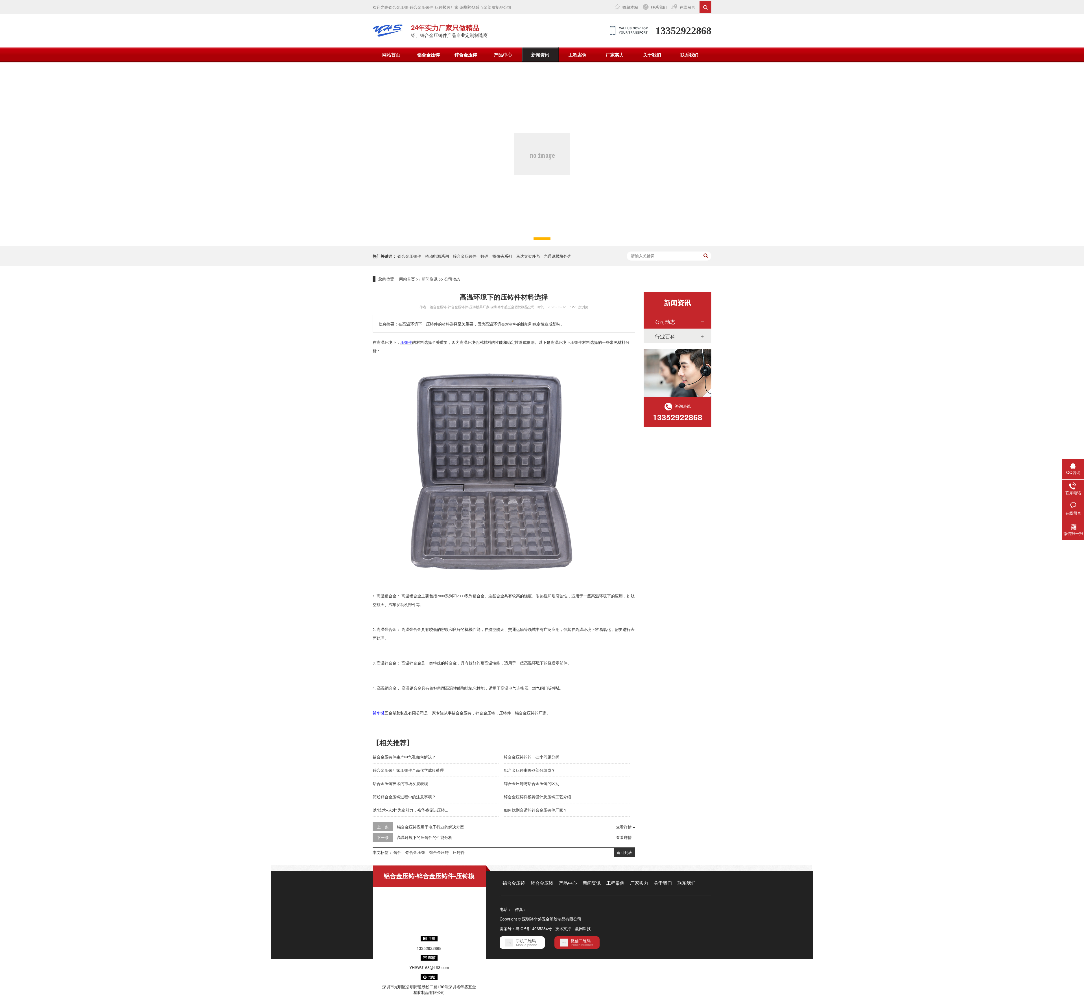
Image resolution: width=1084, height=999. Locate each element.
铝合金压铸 (428, 54)
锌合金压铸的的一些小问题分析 (531, 757)
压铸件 (459, 852)
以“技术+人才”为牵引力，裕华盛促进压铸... (410, 810)
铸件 (397, 852)
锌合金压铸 (465, 54)
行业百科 (665, 336)
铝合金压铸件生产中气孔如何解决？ (404, 757)
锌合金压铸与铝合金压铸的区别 (531, 783)
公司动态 (452, 279)
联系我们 (659, 7)
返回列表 (624, 852)
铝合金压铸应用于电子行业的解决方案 (430, 827)
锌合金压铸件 (465, 256)
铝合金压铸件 (409, 256)
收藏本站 (630, 7)
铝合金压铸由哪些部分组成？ (529, 770)
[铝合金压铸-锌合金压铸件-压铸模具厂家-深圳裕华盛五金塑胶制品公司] (388, 30)
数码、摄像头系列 (496, 256)
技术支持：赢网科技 (573, 928)
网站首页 (391, 54)
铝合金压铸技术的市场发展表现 (400, 783)
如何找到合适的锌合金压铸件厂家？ (535, 810)
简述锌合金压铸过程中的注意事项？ (404, 796)
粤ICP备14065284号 (533, 928)
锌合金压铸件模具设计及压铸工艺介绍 (537, 796)
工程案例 (578, 54)
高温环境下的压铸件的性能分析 (424, 837)
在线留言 (687, 7)
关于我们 (652, 54)
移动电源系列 (437, 256)
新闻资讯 (540, 54)
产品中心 (503, 54)
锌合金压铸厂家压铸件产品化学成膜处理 (408, 770)
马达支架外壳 (528, 256)
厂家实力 (615, 54)
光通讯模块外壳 (557, 256)
